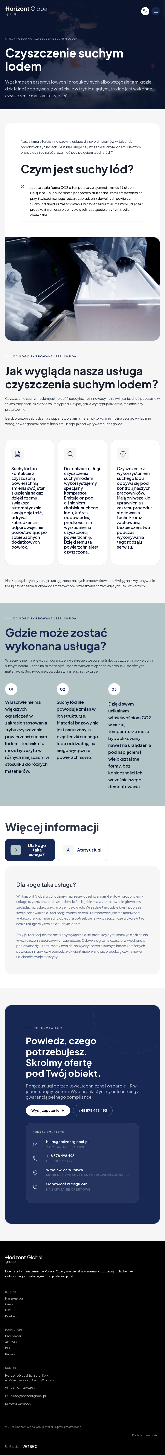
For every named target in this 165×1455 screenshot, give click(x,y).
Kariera (10, 1354)
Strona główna (18, 38)
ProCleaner (13, 1336)
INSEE (9, 1348)
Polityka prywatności (145, 1435)
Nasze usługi (14, 1298)
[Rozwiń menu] (155, 11)
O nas (9, 1304)
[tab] (30, 850)
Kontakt (11, 1316)
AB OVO (11, 1342)
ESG (8, 1310)
